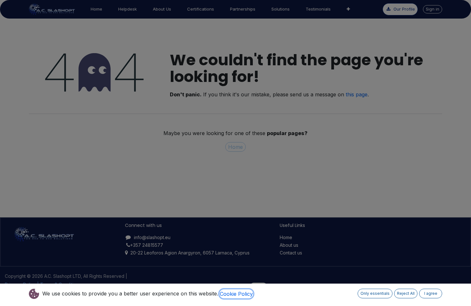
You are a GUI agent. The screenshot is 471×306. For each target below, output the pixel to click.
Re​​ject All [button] (406, 293)
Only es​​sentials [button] (375, 293)
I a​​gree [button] (430, 293)
